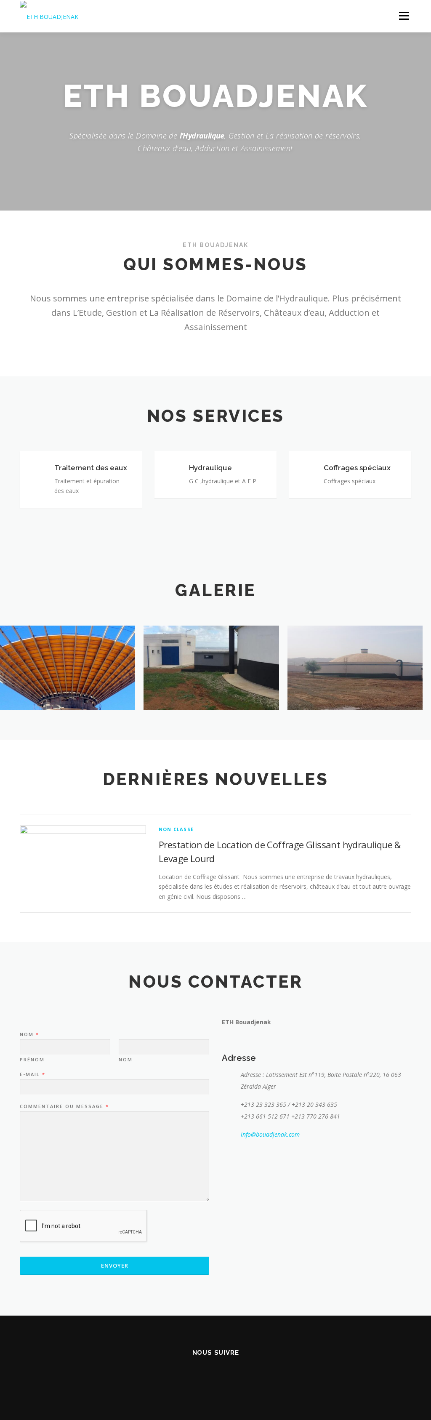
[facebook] (205, 1375)
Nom (29, 1034)
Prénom (32, 1060)
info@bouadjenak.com (270, 1134)
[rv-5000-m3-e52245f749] (355, 668)
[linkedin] (226, 1375)
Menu (403, 16)
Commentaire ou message (64, 1106)
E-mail (32, 1074)
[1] (211, 668)
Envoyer (114, 1265)
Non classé (176, 829)
